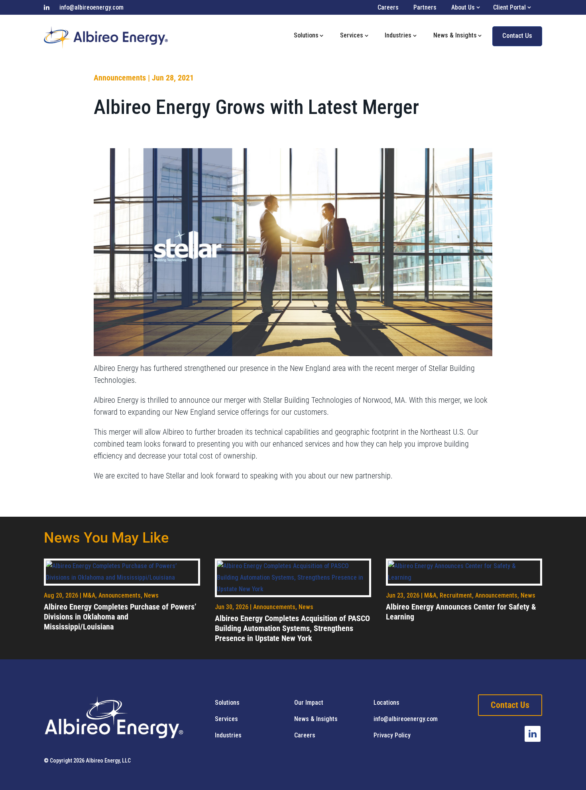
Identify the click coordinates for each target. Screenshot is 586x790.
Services (351, 35)
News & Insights (455, 35)
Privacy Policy (392, 735)
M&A (89, 595)
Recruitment (456, 595)
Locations (386, 702)
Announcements (120, 77)
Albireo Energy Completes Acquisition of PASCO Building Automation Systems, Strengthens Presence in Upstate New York (292, 628)
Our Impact (308, 702)
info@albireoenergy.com (91, 7)
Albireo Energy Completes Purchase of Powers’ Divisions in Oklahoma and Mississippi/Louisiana (120, 616)
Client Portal (509, 7)
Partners (425, 7)
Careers (388, 7)
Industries (398, 35)
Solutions (306, 35)
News (151, 595)
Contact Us (517, 35)
